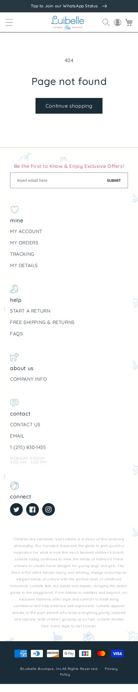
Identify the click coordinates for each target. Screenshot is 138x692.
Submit (114, 181)
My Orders (24, 243)
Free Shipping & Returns (42, 322)
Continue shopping (69, 106)
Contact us (25, 425)
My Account (26, 231)
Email (17, 436)
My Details (24, 265)
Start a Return (30, 311)
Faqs (16, 334)
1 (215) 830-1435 (28, 447)
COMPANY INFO (28, 379)
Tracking (22, 254)
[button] (9, 22)
